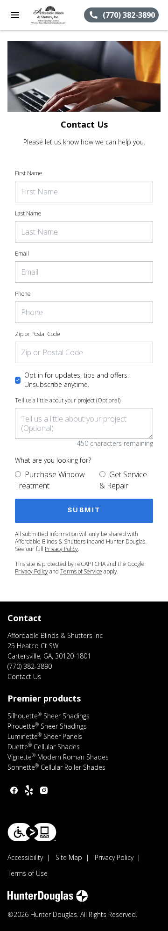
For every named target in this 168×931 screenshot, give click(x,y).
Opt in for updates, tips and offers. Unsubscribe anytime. (76, 380)
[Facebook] (14, 790)
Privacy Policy (61, 549)
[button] (15, 15)
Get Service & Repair (123, 480)
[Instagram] (43, 790)
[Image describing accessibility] (31, 832)
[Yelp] (28, 790)
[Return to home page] (57, 15)
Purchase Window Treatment (50, 480)
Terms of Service (81, 571)
